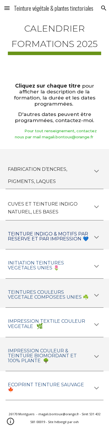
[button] (7, 8)
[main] (55, 36)
